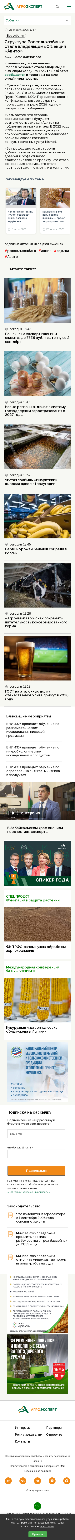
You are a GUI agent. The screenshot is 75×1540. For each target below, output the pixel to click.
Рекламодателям (28, 1434)
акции (46, 251)
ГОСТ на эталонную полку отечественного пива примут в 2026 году (36, 695)
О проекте (54, 1434)
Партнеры (54, 1428)
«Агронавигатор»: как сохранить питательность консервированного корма (36, 622)
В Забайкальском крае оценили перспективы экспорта (35, 830)
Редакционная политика (37, 1471)
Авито (12, 257)
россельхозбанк (21, 251)
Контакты (22, 1441)
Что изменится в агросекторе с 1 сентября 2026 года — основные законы (40, 1217)
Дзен (45, 244)
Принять (37, 1534)
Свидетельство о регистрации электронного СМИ (37, 1466)
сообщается (15, 75)
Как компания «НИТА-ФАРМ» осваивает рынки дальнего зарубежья (21, 216)
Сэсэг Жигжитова (27, 57)
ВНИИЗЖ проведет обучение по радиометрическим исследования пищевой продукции (32, 730)
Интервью (30, 813)
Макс (53, 244)
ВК (61, 244)
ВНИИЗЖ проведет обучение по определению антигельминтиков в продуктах (33, 771)
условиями (47, 1526)
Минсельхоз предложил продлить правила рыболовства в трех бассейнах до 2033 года (41, 1238)
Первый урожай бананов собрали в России (36, 551)
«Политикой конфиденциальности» (28, 1192)
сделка (63, 251)
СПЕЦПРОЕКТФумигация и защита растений (33, 898)
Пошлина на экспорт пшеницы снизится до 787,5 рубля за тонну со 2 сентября (37, 338)
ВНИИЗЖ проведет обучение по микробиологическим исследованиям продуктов (32, 751)
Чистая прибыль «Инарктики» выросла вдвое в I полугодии (31, 482)
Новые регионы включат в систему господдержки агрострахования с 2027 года (35, 411)
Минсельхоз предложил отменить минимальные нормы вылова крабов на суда (41, 1259)
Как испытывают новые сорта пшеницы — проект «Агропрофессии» (54, 216)
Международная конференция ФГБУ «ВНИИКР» (32, 969)
